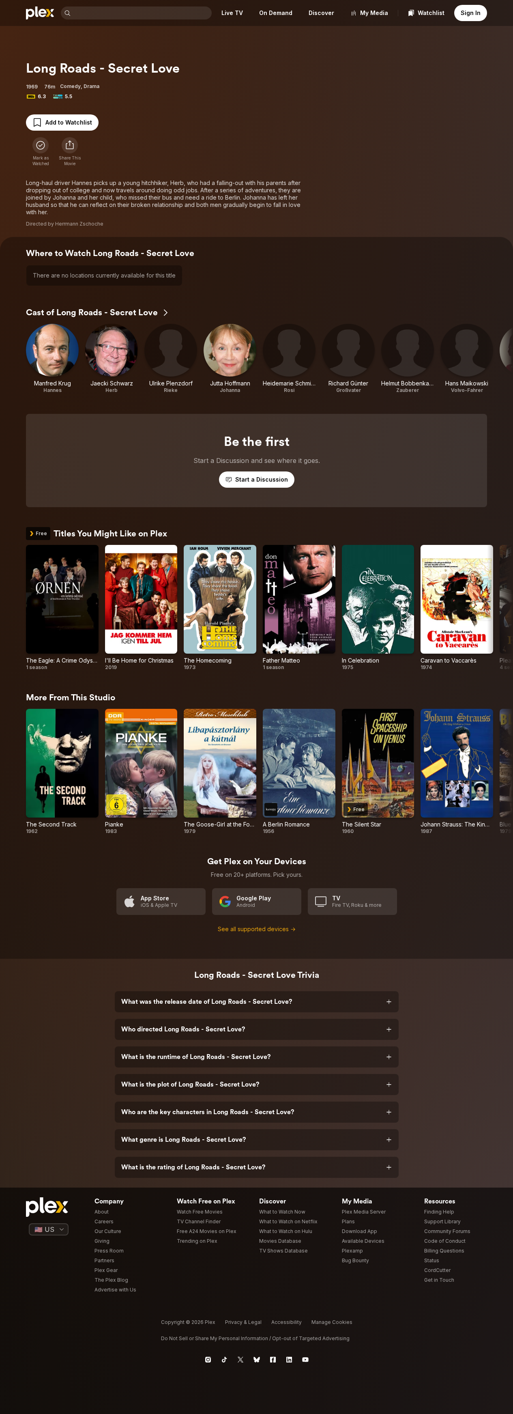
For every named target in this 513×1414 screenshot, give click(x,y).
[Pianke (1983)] (141, 772)
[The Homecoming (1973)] (220, 608)
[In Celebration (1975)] (378, 608)
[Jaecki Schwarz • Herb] (111, 359)
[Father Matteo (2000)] (299, 608)
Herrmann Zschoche (79, 224)
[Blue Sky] (257, 1360)
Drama (91, 86)
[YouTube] (305, 1360)
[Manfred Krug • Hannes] (52, 359)
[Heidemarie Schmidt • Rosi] (289, 359)
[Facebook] (273, 1360)
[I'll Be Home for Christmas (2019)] (141, 608)
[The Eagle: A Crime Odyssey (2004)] (62, 608)
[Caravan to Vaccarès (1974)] (457, 608)
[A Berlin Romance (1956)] (299, 772)
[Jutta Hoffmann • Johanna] (230, 359)
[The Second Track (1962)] (62, 772)
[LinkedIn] (289, 1360)
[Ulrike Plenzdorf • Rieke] (170, 359)
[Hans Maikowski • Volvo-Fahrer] (466, 359)
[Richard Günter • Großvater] (348, 359)
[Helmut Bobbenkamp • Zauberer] (407, 359)
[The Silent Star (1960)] (378, 772)
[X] (240, 1360)
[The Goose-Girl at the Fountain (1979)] (220, 772)
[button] (69, 151)
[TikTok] (224, 1360)
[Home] (40, 13)
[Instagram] (208, 1360)
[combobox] (142, 12)
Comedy (70, 86)
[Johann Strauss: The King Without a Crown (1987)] (457, 772)
